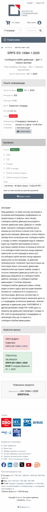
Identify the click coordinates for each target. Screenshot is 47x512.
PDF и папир (12, 168)
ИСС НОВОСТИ (10, 445)
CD (8, 159)
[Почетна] (2, 47)
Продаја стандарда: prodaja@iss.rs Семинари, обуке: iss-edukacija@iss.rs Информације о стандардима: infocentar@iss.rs (23, 486)
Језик (5, 181)
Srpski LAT (40, 3)
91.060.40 (11, 110)
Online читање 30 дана (17, 177)
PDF (8, 154)
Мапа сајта (8, 448)
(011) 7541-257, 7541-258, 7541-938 (21, 481)
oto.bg (28, 500)
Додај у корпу (24, 196)
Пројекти (8, 47)
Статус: (6, 149)
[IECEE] (17, 432)
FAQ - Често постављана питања (16, 459)
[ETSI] (6, 432)
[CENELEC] (38, 422)
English (30, 3)
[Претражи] (40, 30)
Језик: (5, 116)
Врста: (6, 105)
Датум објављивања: (18, 73)
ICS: (5, 111)
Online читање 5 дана (16, 172)
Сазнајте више (24, 131)
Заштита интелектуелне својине (16, 456)
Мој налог (32, 22)
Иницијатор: (8, 95)
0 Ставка (15, 22)
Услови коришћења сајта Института (17, 453)
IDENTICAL (23, 394)
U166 (14, 100)
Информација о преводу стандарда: (9, 124)
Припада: (7, 100)
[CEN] (27, 422)
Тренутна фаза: (9, 90)
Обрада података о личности (15, 451)
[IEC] (17, 422)
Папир (9, 163)
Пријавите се (24, 507)
